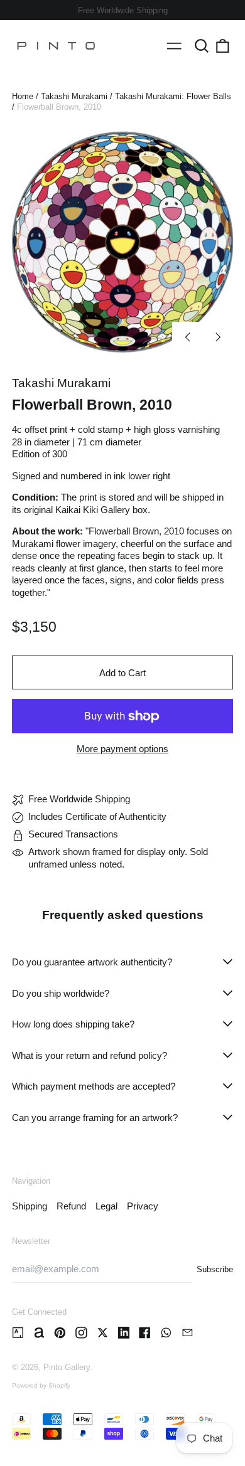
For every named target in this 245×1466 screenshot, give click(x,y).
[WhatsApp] (166, 1333)
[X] (103, 1333)
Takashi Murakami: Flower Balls (173, 96)
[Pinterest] (60, 1333)
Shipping (29, 1206)
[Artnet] (39, 1333)
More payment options (122, 748)
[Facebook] (145, 1333)
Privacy (142, 1206)
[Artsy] (18, 1333)
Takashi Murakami (74, 96)
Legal (106, 1206)
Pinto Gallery (66, 1367)
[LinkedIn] (124, 1333)
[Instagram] (81, 1333)
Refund (71, 1206)
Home (22, 96)
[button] (201, 45)
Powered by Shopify (41, 1385)
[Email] (187, 1333)
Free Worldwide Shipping (123, 10)
